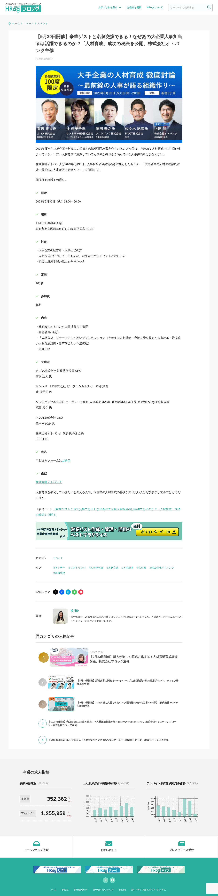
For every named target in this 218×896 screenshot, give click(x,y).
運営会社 (65, 890)
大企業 (142, 567)
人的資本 (128, 567)
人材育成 (113, 567)
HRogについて (155, 7)
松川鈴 (75, 610)
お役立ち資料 (134, 7)
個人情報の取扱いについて (103, 890)
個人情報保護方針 (81, 890)
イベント (58, 557)
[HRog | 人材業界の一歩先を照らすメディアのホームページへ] (23, 7)
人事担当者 (96, 567)
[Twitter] (105, 880)
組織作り (60, 572)
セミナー (60, 567)
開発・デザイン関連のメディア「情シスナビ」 (149, 890)
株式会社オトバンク (49, 482)
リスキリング (77, 567)
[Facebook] (112, 880)
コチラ (66, 460)
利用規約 (122, 890)
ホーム (53, 890)
